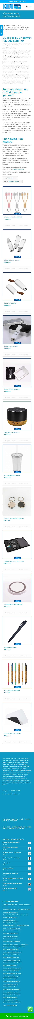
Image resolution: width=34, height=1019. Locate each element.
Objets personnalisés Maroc (10, 907)
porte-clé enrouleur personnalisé (11, 928)
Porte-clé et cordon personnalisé (11, 931)
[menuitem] (26, 6)
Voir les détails (24, 225)
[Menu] (30, 6)
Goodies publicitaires (24, 904)
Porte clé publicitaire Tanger (10, 1000)
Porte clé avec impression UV (10, 936)
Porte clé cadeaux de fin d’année (11, 941)
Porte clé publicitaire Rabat (10, 997)
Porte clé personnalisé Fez (10, 965)
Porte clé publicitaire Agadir (10, 978)
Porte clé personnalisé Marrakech (12, 968)
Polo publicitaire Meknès (9, 920)
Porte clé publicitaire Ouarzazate (11, 994)
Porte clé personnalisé (18, 946)
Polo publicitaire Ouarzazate (10, 922)
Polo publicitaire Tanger (23, 925)
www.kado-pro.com (18, 169)
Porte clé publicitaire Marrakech (11, 989)
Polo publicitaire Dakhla (9, 915)
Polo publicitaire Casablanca (10, 912)
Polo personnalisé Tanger (9, 909)
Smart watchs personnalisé (10, 1005)
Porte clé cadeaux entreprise (10, 944)
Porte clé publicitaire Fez (9, 986)
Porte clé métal (7, 946)
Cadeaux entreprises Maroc (10, 904)
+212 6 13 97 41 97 (15, 791)
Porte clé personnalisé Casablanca (12, 952)
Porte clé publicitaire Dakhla (10, 984)
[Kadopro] (14, 6)
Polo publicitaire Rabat (9, 925)
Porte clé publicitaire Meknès (10, 992)
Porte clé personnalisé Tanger (11, 976)
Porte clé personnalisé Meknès (11, 970)
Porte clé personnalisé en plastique (12, 962)
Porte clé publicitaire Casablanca (11, 981)
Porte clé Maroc (24, 944)
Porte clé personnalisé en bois (11, 957)
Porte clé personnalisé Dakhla (11, 954)
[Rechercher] (26, 6)
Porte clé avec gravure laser (10, 933)
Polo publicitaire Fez (22, 915)
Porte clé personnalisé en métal (11, 960)
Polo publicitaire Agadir (24, 909)
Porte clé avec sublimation (10, 938)
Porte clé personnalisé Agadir (10, 949)
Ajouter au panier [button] (10, 225)
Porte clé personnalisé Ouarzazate (12, 973)
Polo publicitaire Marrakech (10, 917)
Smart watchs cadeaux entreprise (11, 1002)
